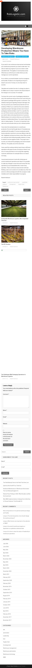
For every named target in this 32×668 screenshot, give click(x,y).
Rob (4, 510)
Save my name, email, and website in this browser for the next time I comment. (8, 436)
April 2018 (5, 611)
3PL (4, 629)
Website (5, 423)
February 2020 (7, 583)
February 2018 (7, 614)
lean (4, 639)
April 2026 (5, 552)
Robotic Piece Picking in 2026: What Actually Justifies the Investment (16, 495)
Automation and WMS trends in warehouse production (6, 190)
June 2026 (6, 546)
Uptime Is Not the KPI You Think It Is (12, 485)
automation (6, 632)
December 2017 (7, 617)
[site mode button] (26, 26)
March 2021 (6, 574)
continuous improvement (13, 182)
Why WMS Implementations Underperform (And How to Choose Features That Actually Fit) (16, 500)
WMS (4, 657)
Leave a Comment (7, 61)
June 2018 (6, 608)
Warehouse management (8, 56)
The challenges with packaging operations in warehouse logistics (13, 375)
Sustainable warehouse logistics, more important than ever (14, 219)
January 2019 (6, 601)
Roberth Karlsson (14, 59)
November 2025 (7, 559)
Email (5, 417)
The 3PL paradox (5, 244)
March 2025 (6, 568)
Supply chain (21, 184)
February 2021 (7, 577)
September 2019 (7, 592)
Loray (4, 531)
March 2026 (6, 556)
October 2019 (6, 589)
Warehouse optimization (22, 56)
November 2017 (7, 620)
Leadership (24, 182)
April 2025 (5, 565)
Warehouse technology (9, 654)
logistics (5, 184)
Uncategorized (7, 645)
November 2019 (7, 586)
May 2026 (5, 549)
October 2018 (6, 605)
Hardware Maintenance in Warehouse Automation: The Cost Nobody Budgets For (16, 489)
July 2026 (5, 543)
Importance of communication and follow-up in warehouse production (28, 190)
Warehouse (5, 186)
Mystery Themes (21, 666)
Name (5, 410)
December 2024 (7, 571)
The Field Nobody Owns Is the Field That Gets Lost (16, 482)
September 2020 (7, 580)
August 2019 (6, 595)
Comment (6, 394)
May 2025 (5, 562)
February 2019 (7, 598)
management (12, 184)
